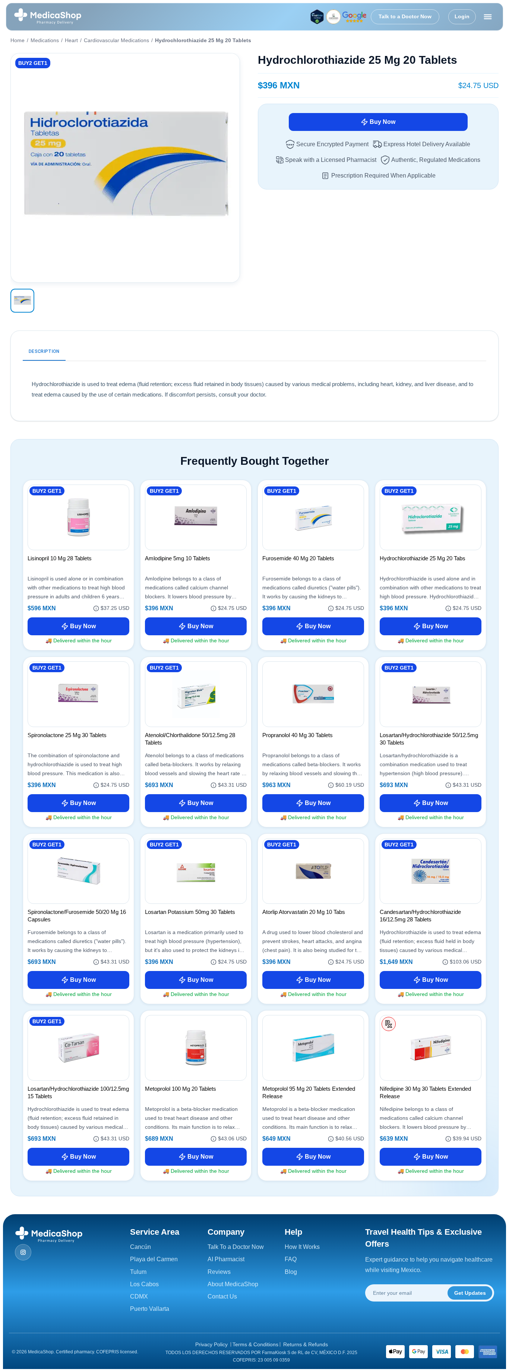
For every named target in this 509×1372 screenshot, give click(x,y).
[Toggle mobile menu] (487, 16)
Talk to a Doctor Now (405, 16)
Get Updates (470, 1293)
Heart (71, 40)
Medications (45, 40)
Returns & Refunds (305, 1344)
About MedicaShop (233, 1284)
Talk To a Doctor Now (236, 1247)
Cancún (140, 1247)
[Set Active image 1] (22, 301)
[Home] (48, 17)
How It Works (302, 1247)
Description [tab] (44, 351)
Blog (291, 1272)
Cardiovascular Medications (116, 40)
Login (462, 16)
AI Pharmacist (226, 1259)
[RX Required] (389, 1024)
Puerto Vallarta (149, 1309)
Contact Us (222, 1296)
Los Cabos (144, 1284)
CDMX (139, 1296)
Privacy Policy (211, 1344)
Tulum (138, 1272)
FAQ (291, 1259)
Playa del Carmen (154, 1259)
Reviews (219, 1272)
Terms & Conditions (255, 1344)
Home (17, 40)
